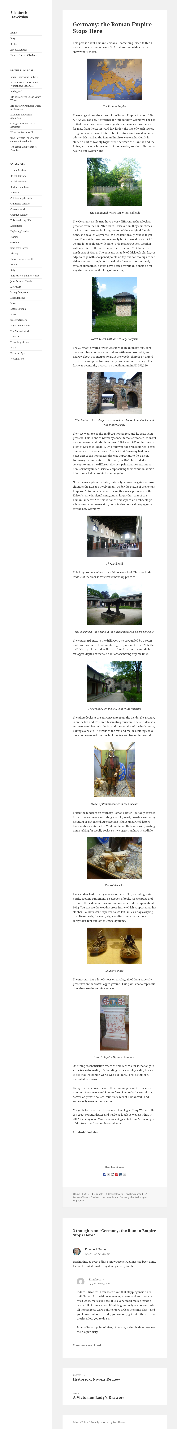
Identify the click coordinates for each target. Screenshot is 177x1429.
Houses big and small (21, 259)
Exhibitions (16, 225)
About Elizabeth (18, 49)
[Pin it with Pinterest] (116, 1174)
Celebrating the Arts (21, 198)
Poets (13, 314)
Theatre (14, 336)
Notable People (18, 308)
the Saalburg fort (139, 1197)
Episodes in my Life (20, 220)
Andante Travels (81, 1197)
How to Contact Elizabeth (23, 55)
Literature (15, 286)
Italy (12, 270)
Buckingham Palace (20, 187)
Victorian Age (17, 353)
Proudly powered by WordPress (108, 1422)
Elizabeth (98, 1193)
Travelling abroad (19, 342)
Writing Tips (17, 358)
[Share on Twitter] (108, 1174)
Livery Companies (19, 292)
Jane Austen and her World (24, 275)
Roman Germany (120, 1197)
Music (13, 303)
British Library (18, 175)
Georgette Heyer (19, 247)
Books (13, 44)
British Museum (18, 181)
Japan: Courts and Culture (24, 76)
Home (13, 32)
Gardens (14, 242)
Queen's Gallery (18, 319)
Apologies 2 (16, 91)
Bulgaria (14, 192)
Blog (12, 38)
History (14, 253)
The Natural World (20, 331)
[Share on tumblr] (120, 1174)
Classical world (18, 209)
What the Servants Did (22, 132)
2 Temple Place (18, 170)
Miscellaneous (17, 297)
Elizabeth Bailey (96, 1249)
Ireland (14, 264)
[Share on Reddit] (112, 1174)
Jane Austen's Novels (21, 281)
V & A (13, 347)
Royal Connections (20, 325)
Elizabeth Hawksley (19, 15)
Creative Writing (19, 214)
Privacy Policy (80, 1422)
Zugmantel (78, 1200)
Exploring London (19, 231)
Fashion (14, 236)
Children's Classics (20, 203)
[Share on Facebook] (104, 1174)
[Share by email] (124, 1174)
